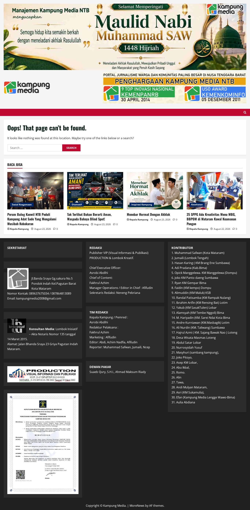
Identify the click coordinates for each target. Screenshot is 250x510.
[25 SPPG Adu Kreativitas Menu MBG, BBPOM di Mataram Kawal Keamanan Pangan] (215, 190)
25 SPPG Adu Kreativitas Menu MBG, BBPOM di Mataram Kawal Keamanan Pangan (211, 219)
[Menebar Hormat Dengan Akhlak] (155, 190)
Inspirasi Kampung (141, 204)
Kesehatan (197, 204)
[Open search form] (245, 112)
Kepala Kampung (19, 228)
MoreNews (137, 506)
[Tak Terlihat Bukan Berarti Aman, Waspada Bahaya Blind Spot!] (95, 190)
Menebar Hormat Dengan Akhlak (148, 214)
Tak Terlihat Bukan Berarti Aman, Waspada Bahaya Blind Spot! (89, 216)
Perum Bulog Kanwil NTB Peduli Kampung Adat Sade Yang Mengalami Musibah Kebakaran (31, 219)
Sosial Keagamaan (22, 204)
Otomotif (77, 204)
